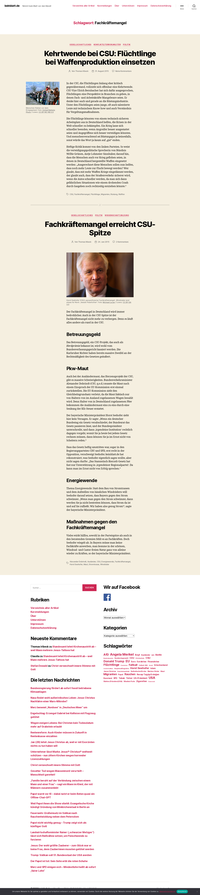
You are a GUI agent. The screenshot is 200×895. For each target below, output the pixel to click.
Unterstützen (128, 6)
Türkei (129, 678)
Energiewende (107, 561)
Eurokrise (141, 661)
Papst (120, 674)
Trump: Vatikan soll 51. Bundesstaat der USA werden (61, 855)
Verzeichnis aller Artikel (83, 6)
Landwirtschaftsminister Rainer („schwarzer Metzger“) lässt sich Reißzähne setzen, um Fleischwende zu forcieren (62, 836)
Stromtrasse (94, 564)
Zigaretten (141, 681)
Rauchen (130, 674)
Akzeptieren (182, 891)
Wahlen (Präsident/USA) (112, 681)
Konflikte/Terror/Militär (107, 45)
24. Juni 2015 (103, 242)
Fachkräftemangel (82, 194)
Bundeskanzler (108, 658)
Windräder (104, 564)
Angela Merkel (122, 654)
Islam (153, 668)
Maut (86, 564)
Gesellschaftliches (80, 45)
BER (153, 655)
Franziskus (124, 665)
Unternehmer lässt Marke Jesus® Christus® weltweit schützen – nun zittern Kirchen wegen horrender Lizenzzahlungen (61, 755)
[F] (136, 597)
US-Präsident (140, 678)
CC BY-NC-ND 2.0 (46, 112)
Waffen (121, 194)
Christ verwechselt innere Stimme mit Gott (55, 765)
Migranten (105, 194)
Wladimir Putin (129, 681)
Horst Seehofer (76, 564)
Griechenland (161, 665)
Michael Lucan (109, 302)
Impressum (142, 6)
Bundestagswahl (121, 658)
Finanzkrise (153, 661)
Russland (107, 678)
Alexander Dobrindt (78, 561)
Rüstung (114, 194)
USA (152, 678)
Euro (133, 661)
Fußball (133, 664)
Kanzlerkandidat (123, 671)
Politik (126, 45)
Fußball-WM (143, 665)
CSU (71, 194)
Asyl (137, 654)
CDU (132, 658)
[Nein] (197, 891)
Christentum (139, 658)
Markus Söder (153, 671)
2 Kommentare (122, 242)
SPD (115, 678)
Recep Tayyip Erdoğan (148, 674)
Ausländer (91, 561)
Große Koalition (108, 668)
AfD (106, 654)
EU (128, 661)
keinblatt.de (12, 5)
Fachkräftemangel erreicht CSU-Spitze (100, 228)
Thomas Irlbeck (81, 71)
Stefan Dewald (39, 665)
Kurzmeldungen (104, 6)
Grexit (151, 665)
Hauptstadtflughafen (121, 668)
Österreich (151, 681)
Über (117, 6)
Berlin (158, 654)
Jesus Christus (109, 671)
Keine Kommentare (123, 71)
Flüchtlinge (95, 194)
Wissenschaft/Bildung (117, 215)
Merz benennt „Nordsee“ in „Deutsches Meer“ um (59, 707)
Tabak (122, 678)
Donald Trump (113, 661)
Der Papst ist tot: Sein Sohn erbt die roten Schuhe (59, 861)
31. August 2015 (102, 71)
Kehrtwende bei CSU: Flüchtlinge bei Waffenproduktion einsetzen (100, 57)
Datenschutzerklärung (161, 6)
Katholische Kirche (138, 671)
